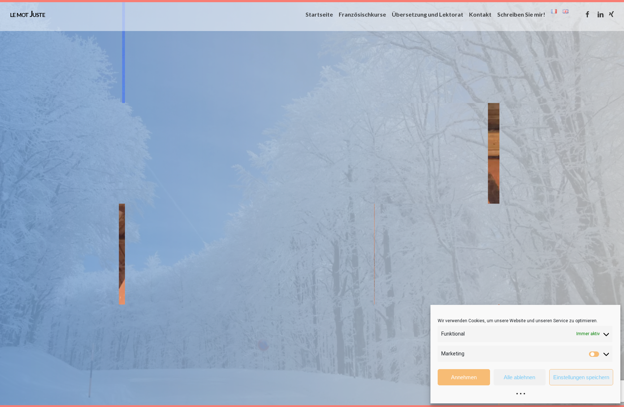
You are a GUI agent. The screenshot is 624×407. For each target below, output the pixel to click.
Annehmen (464, 377)
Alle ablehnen (519, 377)
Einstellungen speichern (581, 377)
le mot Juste (27, 14)
